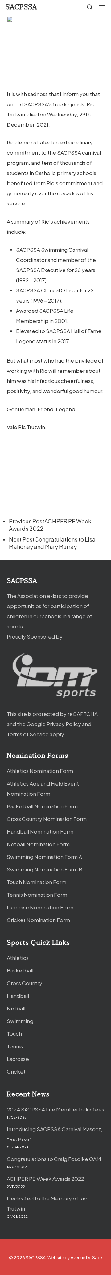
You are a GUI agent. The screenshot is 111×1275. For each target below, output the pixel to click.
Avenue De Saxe (86, 1257)
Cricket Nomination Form (38, 919)
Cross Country (24, 983)
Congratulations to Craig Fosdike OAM (54, 1158)
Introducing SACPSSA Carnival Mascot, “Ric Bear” (54, 1134)
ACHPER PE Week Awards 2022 (45, 1178)
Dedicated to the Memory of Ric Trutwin (47, 1203)
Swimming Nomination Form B (44, 869)
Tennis (15, 1046)
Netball (16, 1008)
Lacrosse (18, 1058)
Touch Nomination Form (36, 882)
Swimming (20, 1020)
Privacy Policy (64, 724)
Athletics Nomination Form (40, 770)
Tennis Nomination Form (37, 894)
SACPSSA (21, 7)
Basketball (20, 970)
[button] (102, 7)
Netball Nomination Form (38, 844)
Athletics (18, 957)
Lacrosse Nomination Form (40, 907)
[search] (90, 7)
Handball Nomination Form (40, 831)
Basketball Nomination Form (42, 806)
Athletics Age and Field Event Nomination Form (43, 788)
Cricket (16, 1071)
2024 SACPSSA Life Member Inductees (55, 1109)
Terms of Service (28, 734)
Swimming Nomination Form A (44, 856)
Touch (14, 1033)
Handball (18, 995)
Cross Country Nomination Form (47, 818)
